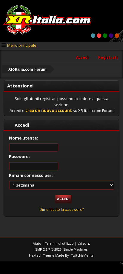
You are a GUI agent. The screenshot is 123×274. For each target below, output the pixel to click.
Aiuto (37, 243)
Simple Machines (75, 249)
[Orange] (117, 35)
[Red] (99, 35)
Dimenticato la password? (61, 209)
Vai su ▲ (84, 243)
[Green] (105, 35)
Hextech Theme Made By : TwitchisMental (61, 255)
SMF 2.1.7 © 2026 (48, 249)
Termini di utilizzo (59, 243)
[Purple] (111, 35)
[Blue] (93, 35)
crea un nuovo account (48, 110)
